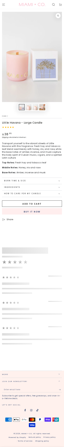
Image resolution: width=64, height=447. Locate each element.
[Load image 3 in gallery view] (35, 107)
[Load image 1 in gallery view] (22, 107)
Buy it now (32, 211)
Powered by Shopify (17, 437)
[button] (53, 4)
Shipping (5, 137)
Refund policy (35, 437)
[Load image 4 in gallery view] (42, 107)
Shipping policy (42, 441)
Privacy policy (49, 437)
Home (4, 116)
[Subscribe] (60, 390)
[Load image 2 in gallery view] (29, 107)
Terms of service (25, 441)
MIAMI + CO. (26, 433)
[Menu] (3, 4)
